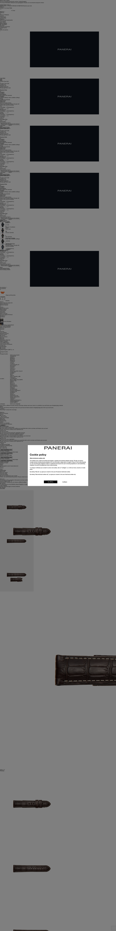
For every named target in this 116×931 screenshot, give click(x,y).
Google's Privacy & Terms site (74, 462)
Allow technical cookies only (37, 458)
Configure (64, 481)
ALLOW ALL (51, 481)
